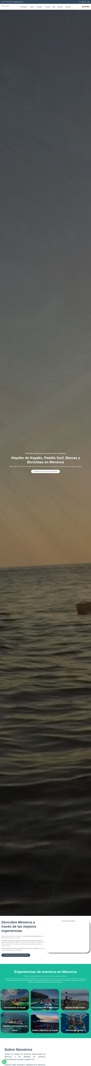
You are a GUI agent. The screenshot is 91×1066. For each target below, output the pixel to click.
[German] (87, 6)
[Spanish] (82, 6)
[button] (4, 1062)
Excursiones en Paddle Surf (45, 1007)
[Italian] (85, 6)
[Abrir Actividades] (27, 7)
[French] (89, 6)
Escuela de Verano (75, 1030)
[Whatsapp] (80, 2)
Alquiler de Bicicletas (75, 1007)
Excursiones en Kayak (15, 1007)
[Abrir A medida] (42, 7)
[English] (84, 6)
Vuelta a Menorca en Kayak (45, 1030)
